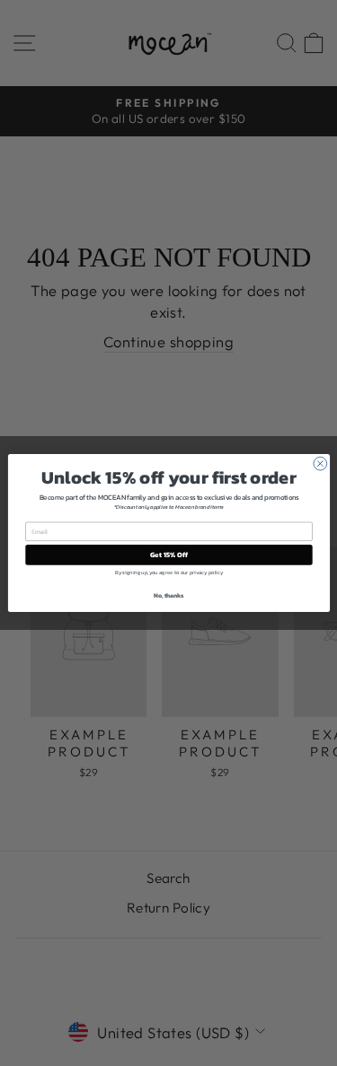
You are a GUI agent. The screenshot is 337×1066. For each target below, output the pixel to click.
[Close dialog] (319, 463)
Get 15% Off (168, 555)
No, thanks (168, 594)
